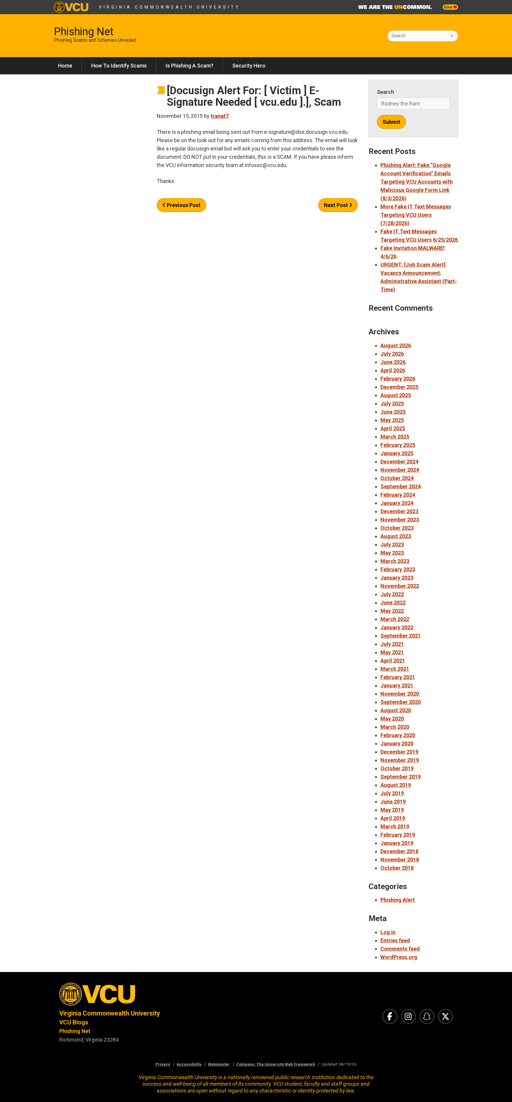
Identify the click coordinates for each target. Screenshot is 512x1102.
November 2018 (399, 859)
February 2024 (397, 495)
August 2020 (395, 710)
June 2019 (393, 801)
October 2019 (397, 768)
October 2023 (397, 528)
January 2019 (396, 843)
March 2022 (394, 619)
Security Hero (248, 65)
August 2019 (395, 785)
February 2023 (397, 569)
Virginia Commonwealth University (169, 7)
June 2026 (393, 362)
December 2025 (399, 387)
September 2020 (400, 702)
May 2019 (392, 810)
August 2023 (395, 536)
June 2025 (393, 412)
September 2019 (400, 777)
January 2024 (396, 503)
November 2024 (399, 470)
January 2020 (396, 743)
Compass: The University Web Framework (275, 1064)
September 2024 (400, 486)
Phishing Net (83, 31)
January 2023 (396, 578)
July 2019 (392, 793)
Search (398, 36)
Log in (388, 932)
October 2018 (397, 868)
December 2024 (399, 461)
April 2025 (392, 428)
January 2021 (396, 685)
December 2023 (399, 511)
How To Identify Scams (119, 65)
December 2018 (399, 851)
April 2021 (392, 660)
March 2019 (394, 826)
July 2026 (392, 354)
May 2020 (392, 719)
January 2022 (396, 627)
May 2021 (392, 652)
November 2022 (399, 586)
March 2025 (394, 437)
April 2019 (392, 818)
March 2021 (394, 669)
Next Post (336, 205)
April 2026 (392, 370)
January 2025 (396, 453)
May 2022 (392, 611)
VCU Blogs (73, 1022)
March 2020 (394, 727)
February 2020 (397, 735)
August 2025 (395, 395)
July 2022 (392, 594)
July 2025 (392, 403)
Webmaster (219, 1064)
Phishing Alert (397, 900)
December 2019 (399, 752)
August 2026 (395, 345)
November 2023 (399, 519)
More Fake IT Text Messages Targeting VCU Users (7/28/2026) (415, 214)
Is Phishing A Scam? (189, 65)
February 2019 (397, 835)
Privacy (163, 1064)
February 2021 (397, 677)
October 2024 (397, 478)
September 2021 (400, 636)
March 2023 (394, 561)
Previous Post (183, 205)
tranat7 (220, 116)
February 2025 (397, 445)
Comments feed (400, 949)
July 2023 (392, 544)
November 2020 (399, 694)
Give (448, 7)
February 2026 (397, 379)
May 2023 (392, 553)
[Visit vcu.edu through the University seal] (152, 996)
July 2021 (392, 644)
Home (65, 65)
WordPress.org (398, 957)
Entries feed (395, 940)
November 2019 (399, 760)
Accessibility (189, 1064)
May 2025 (392, 420)
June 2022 (393, 602)
